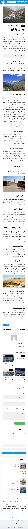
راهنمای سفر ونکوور (9, 365)
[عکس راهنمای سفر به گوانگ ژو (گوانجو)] (20, 372)
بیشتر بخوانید (20, 346)
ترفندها (23, 25)
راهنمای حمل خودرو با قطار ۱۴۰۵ (12, 466)
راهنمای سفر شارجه (15, 489)
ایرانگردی (15, 517)
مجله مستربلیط (22, 517)
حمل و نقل (17, 464)
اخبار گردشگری (6, 520)
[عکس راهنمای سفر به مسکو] (8, 372)
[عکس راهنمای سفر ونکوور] (8, 358)
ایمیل (23, 401)
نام (24, 393)
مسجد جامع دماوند (7, 330)
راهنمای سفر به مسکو (9, 379)
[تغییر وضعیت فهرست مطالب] (23, 56)
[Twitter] (14, 523)
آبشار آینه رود (22, 330)
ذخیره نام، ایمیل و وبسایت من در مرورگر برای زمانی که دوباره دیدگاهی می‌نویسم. (13, 409)
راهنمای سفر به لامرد (21, 358)
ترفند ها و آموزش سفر (20, 520)
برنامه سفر (13, 520)
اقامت (11, 517)
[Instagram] (16, 523)
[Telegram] (12, 523)
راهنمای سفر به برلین (14, 481)
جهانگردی (6, 356)
